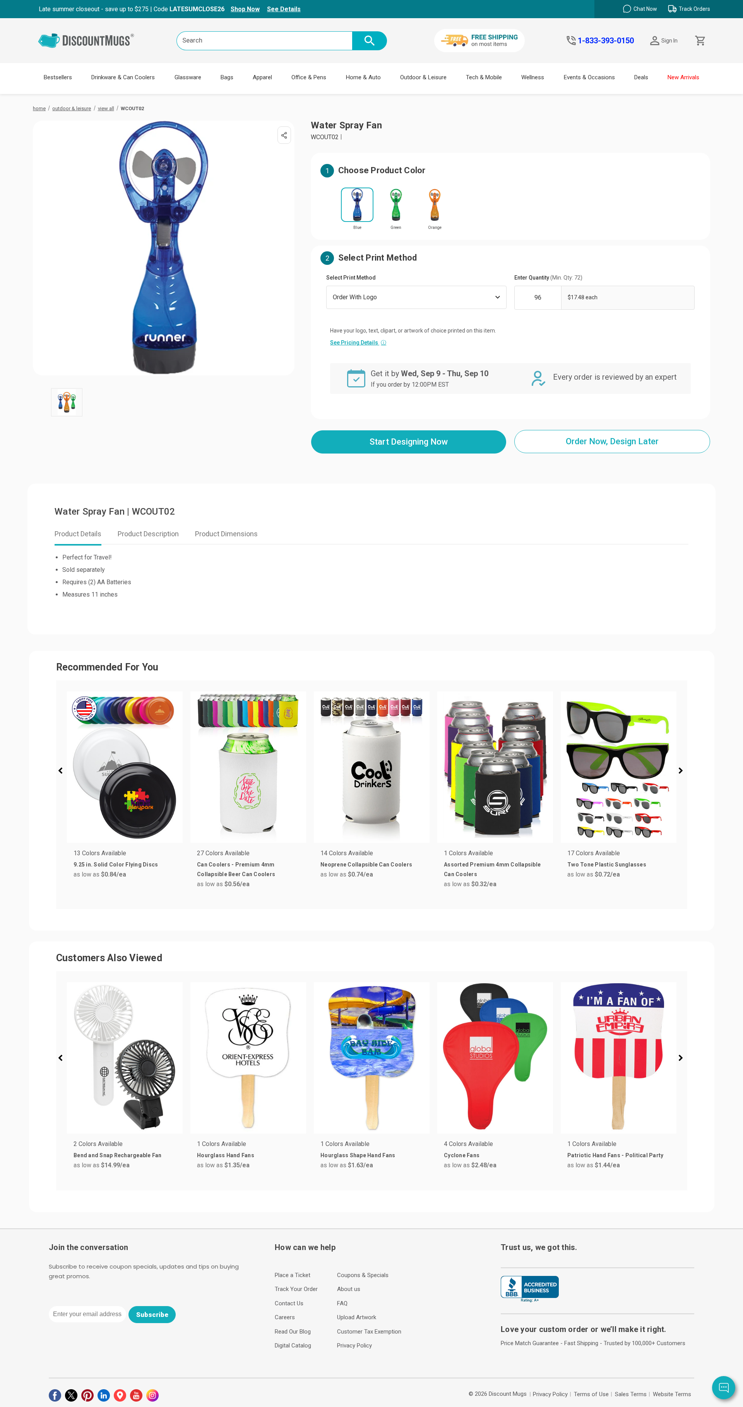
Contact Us (289, 1303)
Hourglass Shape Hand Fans (357, 1155)
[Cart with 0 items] (699, 41)
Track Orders (694, 9)
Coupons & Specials (363, 1275)
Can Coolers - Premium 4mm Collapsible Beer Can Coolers (236, 869)
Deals (641, 77)
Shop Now (245, 9)
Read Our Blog (293, 1331)
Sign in (669, 41)
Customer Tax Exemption (369, 1331)
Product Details (78, 534)
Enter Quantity (548, 278)
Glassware (188, 77)
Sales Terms (631, 1394)
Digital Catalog (293, 1345)
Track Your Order (296, 1289)
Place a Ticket (292, 1275)
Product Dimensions (226, 534)
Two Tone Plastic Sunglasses (606, 864)
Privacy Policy (354, 1345)
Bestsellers (58, 77)
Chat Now (645, 9)
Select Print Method (351, 278)
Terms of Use (591, 1394)
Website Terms (672, 1394)
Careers (285, 1317)
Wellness (532, 77)
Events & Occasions (589, 77)
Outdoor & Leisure (423, 77)
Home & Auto (363, 77)
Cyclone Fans (461, 1155)
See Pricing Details (358, 342)
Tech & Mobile (484, 77)
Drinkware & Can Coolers (123, 77)
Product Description (148, 534)
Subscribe (152, 1314)
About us (348, 1289)
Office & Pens (308, 77)
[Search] (369, 40)
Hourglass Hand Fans (225, 1155)
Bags (227, 77)
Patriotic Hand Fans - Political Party (615, 1155)
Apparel (262, 77)
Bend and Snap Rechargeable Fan (118, 1155)
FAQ (342, 1303)
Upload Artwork (356, 1317)
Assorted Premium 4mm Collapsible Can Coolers (492, 869)
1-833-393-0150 (606, 40)
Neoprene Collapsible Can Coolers (366, 864)
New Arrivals (683, 77)
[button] (63, 772)
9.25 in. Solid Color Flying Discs (116, 864)
